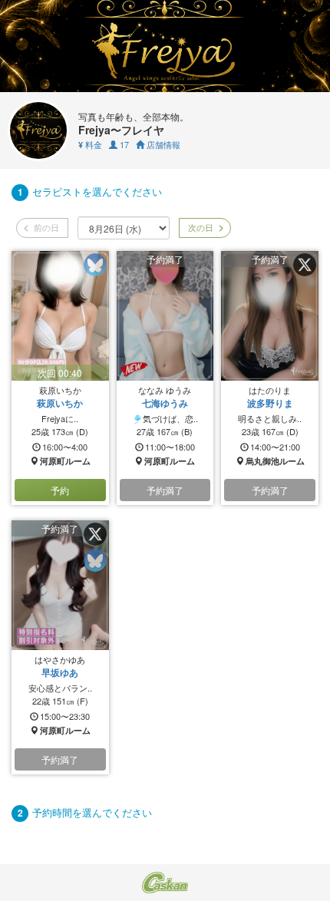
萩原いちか (60, 403)
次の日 (199, 227)
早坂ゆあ (59, 672)
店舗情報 (162, 144)
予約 (60, 490)
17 (123, 144)
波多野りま (270, 403)
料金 (90, 144)
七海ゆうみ (165, 403)
